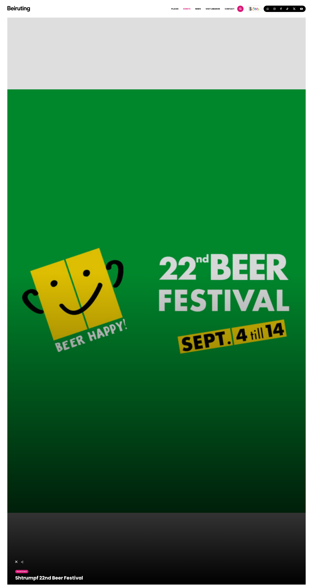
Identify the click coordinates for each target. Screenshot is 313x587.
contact (229, 9)
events (186, 9)
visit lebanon (213, 9)
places (175, 9)
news (198, 9)
